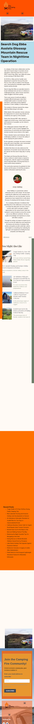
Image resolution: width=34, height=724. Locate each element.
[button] (7, 13)
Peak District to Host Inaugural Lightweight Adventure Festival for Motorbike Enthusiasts (19, 555)
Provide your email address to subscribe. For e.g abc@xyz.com (15, 685)
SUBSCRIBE (10, 691)
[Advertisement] (17, 338)
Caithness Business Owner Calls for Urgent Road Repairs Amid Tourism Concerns (21, 295)
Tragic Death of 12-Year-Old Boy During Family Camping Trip (21, 253)
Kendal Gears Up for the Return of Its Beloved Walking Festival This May (22, 310)
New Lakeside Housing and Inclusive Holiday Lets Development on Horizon (15, 267)
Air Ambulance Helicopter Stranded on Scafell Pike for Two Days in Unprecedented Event (21, 279)
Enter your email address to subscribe (13, 675)
